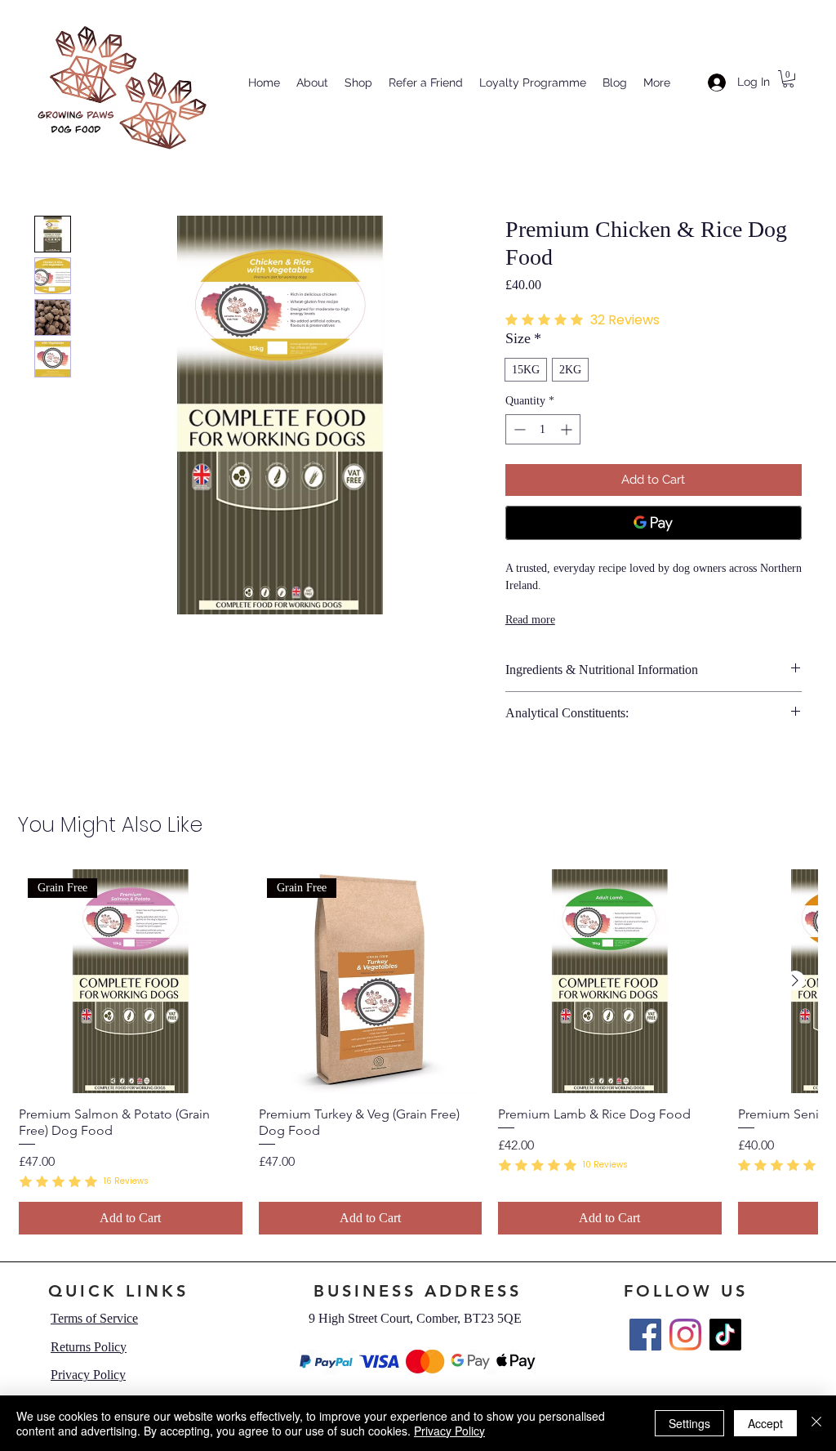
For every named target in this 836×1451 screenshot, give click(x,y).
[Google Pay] (653, 523)
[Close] (816, 1423)
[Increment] (568, 429)
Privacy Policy (449, 1430)
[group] (418, 1051)
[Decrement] (518, 429)
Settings (689, 1423)
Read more (530, 620)
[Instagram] (685, 1335)
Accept (765, 1423)
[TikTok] (725, 1335)
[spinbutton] (543, 429)
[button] (788, 78)
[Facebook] (645, 1335)
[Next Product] (795, 980)
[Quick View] (610, 981)
